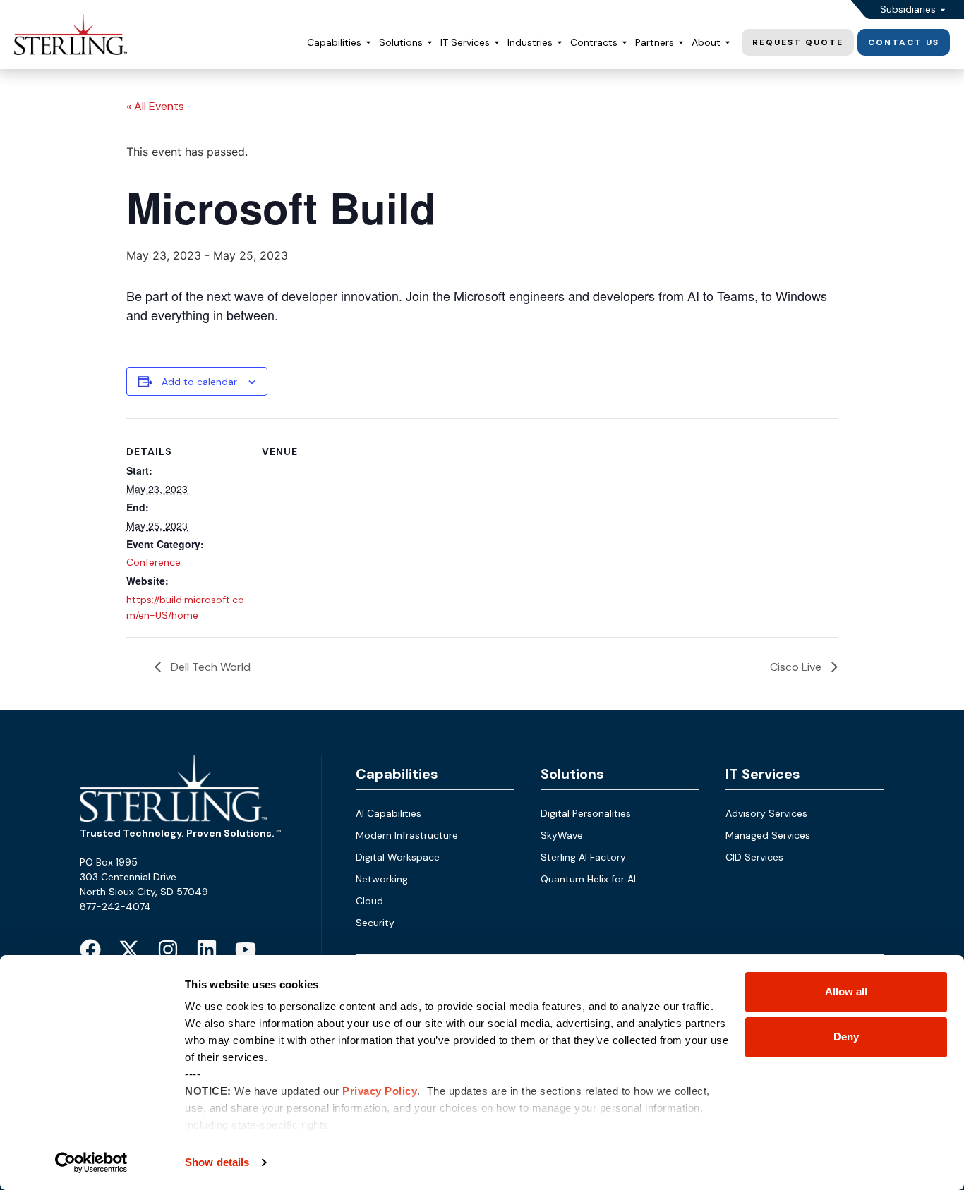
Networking (382, 879)
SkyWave (562, 835)
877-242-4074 (115, 906)
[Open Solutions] (429, 42)
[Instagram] (168, 949)
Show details (217, 1162)
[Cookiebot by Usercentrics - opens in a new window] (91, 1162)
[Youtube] (245, 949)
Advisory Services (766, 813)
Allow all (846, 991)
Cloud (369, 900)
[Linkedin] (206, 949)
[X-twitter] (129, 949)
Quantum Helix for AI (588, 879)
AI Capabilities (388, 813)
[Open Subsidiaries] (942, 9)
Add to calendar (199, 381)
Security (375, 922)
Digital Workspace (398, 857)
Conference (153, 562)
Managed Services (767, 835)
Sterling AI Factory (583, 857)
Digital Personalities (586, 813)
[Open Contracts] (624, 42)
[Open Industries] (559, 42)
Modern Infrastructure (407, 835)
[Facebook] (90, 949)
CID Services (754, 857)
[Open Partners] (681, 42)
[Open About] (727, 42)
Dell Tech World (209, 667)
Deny (846, 1037)
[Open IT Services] (496, 42)
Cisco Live (797, 667)
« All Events (155, 106)
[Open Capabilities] (368, 42)
